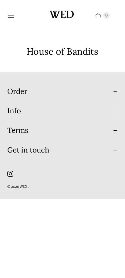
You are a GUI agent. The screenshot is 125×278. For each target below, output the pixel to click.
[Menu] (11, 15)
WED (24, 187)
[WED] (61, 14)
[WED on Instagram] (14, 173)
